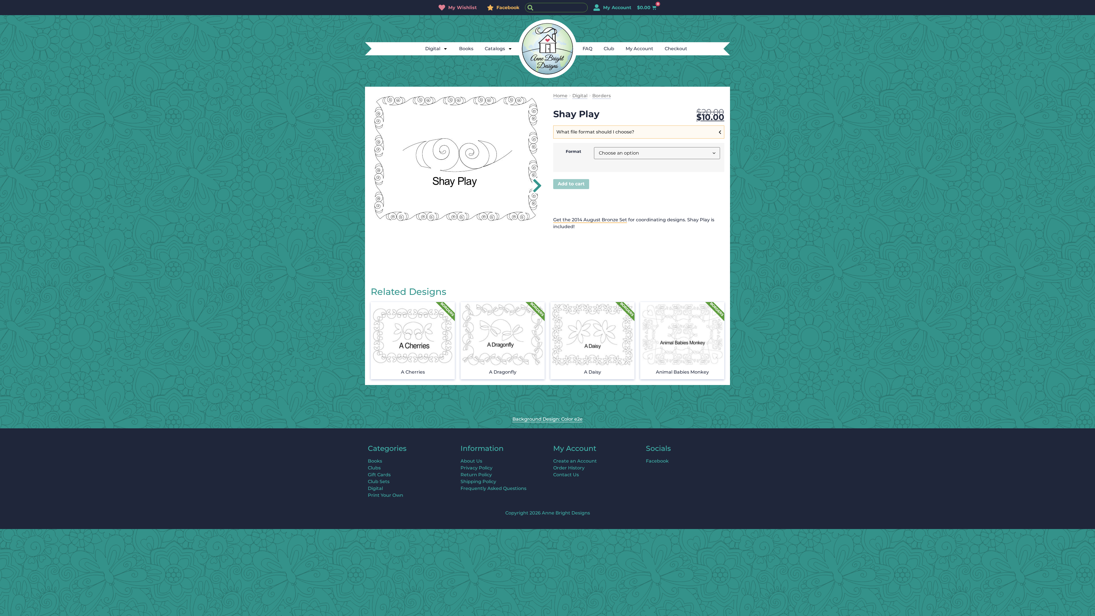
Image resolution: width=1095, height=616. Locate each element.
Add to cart (571, 184)
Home (560, 95)
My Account (639, 48)
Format (573, 151)
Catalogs (495, 48)
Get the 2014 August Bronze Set (590, 219)
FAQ (587, 48)
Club (609, 48)
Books (466, 48)
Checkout (676, 48)
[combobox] (556, 7)
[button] (534, 185)
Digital (432, 48)
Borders (601, 95)
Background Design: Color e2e (547, 419)
